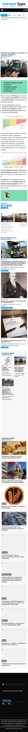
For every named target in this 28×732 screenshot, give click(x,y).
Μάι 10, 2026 (5, 365)
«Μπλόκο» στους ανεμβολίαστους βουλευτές (23, 224)
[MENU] (26, 10)
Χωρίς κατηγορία (4, 207)
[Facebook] (2, 205)
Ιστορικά (11, 307)
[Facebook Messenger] (10, 205)
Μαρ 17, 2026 (5, 299)
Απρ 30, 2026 (5, 387)
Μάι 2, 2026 (18, 365)
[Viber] (7, 205)
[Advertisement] (14, 35)
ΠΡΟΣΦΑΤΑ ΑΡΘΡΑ (8, 353)
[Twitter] (5, 205)
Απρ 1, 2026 (4, 259)
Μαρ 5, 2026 (4, 338)
